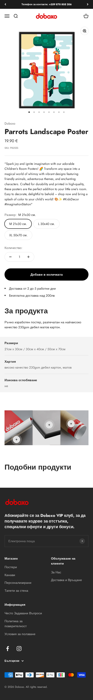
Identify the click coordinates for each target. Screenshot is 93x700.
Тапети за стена (16, 590)
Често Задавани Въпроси (23, 613)
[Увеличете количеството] (28, 256)
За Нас (56, 572)
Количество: (13, 248)
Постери (11, 567)
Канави (10, 575)
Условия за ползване (20, 634)
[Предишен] (5, 4)
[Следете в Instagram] (19, 649)
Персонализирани (18, 582)
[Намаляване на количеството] (10, 256)
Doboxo (10, 123)
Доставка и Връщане (66, 580)
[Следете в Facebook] (8, 649)
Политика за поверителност (16, 623)
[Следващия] (87, 4)
